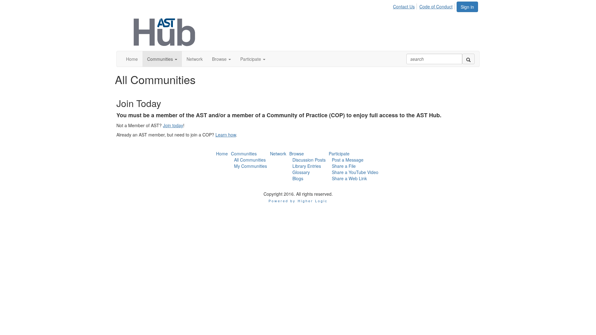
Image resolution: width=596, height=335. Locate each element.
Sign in (467, 7)
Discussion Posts (309, 160)
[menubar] (424, 6)
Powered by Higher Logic (298, 200)
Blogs (297, 178)
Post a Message (347, 160)
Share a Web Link (349, 178)
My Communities (250, 166)
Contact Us (404, 6)
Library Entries (306, 166)
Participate (339, 153)
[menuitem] (405, 6)
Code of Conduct (436, 6)
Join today (173, 125)
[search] (468, 59)
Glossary (301, 172)
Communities (244, 153)
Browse (296, 153)
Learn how (225, 135)
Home (222, 153)
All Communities (250, 160)
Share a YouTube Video (355, 172)
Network (278, 153)
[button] (162, 59)
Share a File (344, 166)
